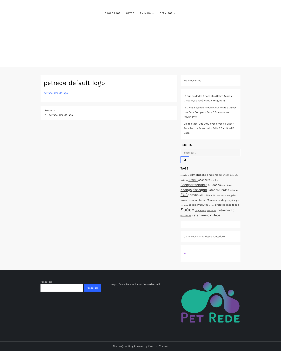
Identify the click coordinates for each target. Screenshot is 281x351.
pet (238, 200)
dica (223, 185)
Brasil (193, 180)
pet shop (184, 205)
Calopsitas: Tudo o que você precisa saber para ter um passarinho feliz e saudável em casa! (210, 128)
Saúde (187, 209)
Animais (145, 13)
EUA (184, 194)
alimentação (198, 174)
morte (221, 200)
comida (214, 180)
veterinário (200, 215)
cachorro (204, 180)
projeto (211, 205)
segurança (200, 210)
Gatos (130, 13)
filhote (209, 195)
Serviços (166, 13)
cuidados (214, 185)
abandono (185, 175)
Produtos (202, 204)
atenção (234, 175)
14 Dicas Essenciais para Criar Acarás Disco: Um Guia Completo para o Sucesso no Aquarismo (210, 112)
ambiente (212, 174)
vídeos (215, 215)
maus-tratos (198, 200)
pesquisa (230, 200)
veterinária (186, 215)
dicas (229, 185)
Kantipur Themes (158, 346)
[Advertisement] (140, 42)
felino (202, 195)
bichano (184, 180)
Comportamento (194, 185)
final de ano (225, 195)
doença (186, 190)
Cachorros (113, 13)
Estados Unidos (218, 190)
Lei (189, 200)
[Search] (185, 159)
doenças (200, 190)
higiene (184, 200)
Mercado (212, 200)
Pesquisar (46, 281)
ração (235, 204)
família (193, 195)
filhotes (216, 195)
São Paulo (211, 211)
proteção (220, 204)
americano (225, 174)
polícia (193, 204)
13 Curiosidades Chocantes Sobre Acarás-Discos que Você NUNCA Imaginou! (208, 98)
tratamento (225, 210)
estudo (234, 190)
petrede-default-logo (56, 92)
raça (228, 204)
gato (232, 195)
